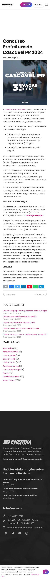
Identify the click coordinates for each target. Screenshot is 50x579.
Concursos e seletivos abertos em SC (20, 316)
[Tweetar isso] (17, 286)
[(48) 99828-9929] (5, 515)
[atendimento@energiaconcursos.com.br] (5, 527)
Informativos (8, 380)
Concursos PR (9, 355)
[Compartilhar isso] (11, 286)
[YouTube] (20, 533)
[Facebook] (6, 533)
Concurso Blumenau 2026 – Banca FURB (21, 328)
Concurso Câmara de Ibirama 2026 (19, 322)
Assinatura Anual (10, 351)
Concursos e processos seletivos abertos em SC (25, 334)
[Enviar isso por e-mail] (5, 286)
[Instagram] (26, 533)
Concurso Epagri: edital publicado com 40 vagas (25, 310)
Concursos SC (9, 362)
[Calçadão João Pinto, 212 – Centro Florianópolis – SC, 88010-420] (5, 521)
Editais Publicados (11, 376)
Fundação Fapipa (34, 215)
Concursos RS (9, 359)
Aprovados (8, 348)
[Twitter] (13, 533)
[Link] (8, 5)
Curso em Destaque (12, 369)
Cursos (6, 373)
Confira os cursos (11, 366)
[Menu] (47, 5)
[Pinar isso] (29, 286)
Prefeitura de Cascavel (15, 109)
